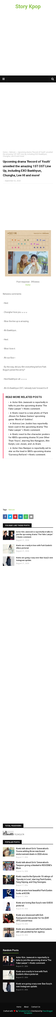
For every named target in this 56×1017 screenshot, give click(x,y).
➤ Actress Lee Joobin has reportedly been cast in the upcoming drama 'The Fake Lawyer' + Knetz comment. (28, 426)
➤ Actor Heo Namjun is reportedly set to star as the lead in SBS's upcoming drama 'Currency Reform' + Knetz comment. (29, 451)
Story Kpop (28, 6)
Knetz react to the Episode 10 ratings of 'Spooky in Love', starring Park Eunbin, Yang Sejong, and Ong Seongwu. (34, 879)
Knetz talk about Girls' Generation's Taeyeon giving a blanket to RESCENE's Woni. (34, 865)
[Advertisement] (28, 44)
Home (5, 152)
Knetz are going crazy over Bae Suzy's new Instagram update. (34, 559)
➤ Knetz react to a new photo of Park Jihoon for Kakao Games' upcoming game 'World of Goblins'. (28, 416)
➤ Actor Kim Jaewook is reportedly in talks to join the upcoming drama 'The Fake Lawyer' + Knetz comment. (28, 405)
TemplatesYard (24, 1011)
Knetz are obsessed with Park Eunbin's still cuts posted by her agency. (34, 930)
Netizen (12, 152)
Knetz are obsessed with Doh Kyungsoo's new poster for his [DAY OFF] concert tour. (32, 918)
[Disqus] (28, 606)
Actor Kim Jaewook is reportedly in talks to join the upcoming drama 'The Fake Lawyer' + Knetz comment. (34, 534)
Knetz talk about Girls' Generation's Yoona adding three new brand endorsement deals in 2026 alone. (32, 851)
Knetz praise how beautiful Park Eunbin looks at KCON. (34, 891)
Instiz (28, 285)
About (26, 1007)
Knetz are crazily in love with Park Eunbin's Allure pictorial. (34, 546)
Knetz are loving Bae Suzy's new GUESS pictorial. (34, 904)
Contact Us (35, 1007)
